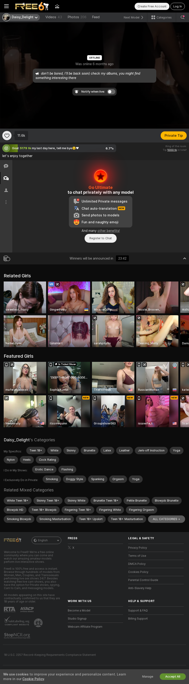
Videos (53, 17)
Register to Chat (100, 238)
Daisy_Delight (17, 439)
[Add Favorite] (7, 135)
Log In (177, 6)
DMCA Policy (137, 564)
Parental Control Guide (143, 580)
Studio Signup (77, 618)
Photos (77, 17)
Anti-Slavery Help (139, 588)
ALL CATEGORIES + (166, 519)
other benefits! (108, 231)
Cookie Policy (33, 679)
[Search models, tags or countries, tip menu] (182, 17)
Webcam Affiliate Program (85, 626)
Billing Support (138, 618)
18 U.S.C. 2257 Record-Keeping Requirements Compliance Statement (50, 655)
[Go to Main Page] (32, 6)
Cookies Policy (138, 572)
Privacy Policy (137, 547)
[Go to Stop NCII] (17, 636)
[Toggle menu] (6, 6)
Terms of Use (137, 555)
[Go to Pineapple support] (39, 622)
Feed (96, 17)
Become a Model (79, 610)
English (43, 540)
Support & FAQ (138, 610)
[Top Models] (57, 6)
